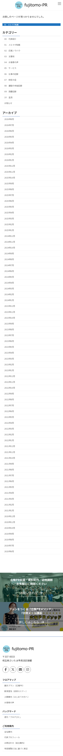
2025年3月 (9, 218)
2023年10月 (9, 317)
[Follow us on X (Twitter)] (13, 669)
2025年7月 (9, 195)
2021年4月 (9, 492)
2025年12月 (9, 165)
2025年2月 (9, 224)
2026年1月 (9, 160)
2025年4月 (9, 212)
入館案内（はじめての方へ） (17, 696)
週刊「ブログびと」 (13, 717)
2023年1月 (9, 370)
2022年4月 (9, 422)
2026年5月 (9, 136)
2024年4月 (9, 282)
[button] (31, 592)
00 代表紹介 (10, 39)
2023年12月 (9, 306)
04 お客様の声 (11, 62)
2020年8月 (9, 539)
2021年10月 (9, 457)
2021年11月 (9, 451)
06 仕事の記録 (11, 73)
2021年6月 (9, 481)
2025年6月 (9, 200)
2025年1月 (9, 230)
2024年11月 (9, 241)
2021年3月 (9, 498)
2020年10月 (9, 527)
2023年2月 (9, 364)
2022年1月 (9, 440)
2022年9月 (9, 393)
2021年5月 (9, 487)
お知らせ (8, 103)
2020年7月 (9, 545)
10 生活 (8, 97)
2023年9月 (9, 323)
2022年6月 (9, 411)
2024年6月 (9, 271)
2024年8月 (9, 259)
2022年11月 (9, 382)
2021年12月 (9, 446)
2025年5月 (9, 206)
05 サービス (10, 68)
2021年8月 (9, 469)
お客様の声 (9, 702)
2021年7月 (9, 475)
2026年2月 (9, 154)
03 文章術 (9, 56)
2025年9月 (9, 183)
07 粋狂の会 (10, 79)
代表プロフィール (12, 737)
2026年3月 (9, 148)
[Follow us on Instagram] (27, 669)
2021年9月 (9, 463)
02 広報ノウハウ (12, 50)
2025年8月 (9, 189)
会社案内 (8, 731)
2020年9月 (9, 533)
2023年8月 (9, 329)
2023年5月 (9, 346)
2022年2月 (9, 434)
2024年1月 (9, 300)
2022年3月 (9, 428)
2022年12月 (9, 376)
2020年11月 (9, 522)
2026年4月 (9, 142)
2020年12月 (9, 516)
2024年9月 (9, 253)
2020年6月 (9, 551)
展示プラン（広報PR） (14, 685)
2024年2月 (9, 294)
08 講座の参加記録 (13, 85)
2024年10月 (9, 247)
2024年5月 (9, 276)
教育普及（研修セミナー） (16, 691)
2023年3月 (9, 358)
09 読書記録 (10, 91)
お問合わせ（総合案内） (15, 742)
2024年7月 (9, 265)
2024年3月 (9, 288)
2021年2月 (9, 504)
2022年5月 (9, 417)
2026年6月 (9, 130)
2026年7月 (9, 124)
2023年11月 (9, 311)
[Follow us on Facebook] (5, 669)
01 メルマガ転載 (11, 24)
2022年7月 (9, 405)
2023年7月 (9, 335)
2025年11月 (9, 171)
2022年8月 (9, 399)
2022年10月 (9, 387)
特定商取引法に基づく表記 (16, 748)
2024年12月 (9, 236)
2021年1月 (9, 510)
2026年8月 (9, 119)
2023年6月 (9, 341)
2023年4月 (9, 352)
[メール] (20, 669)
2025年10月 (9, 177)
